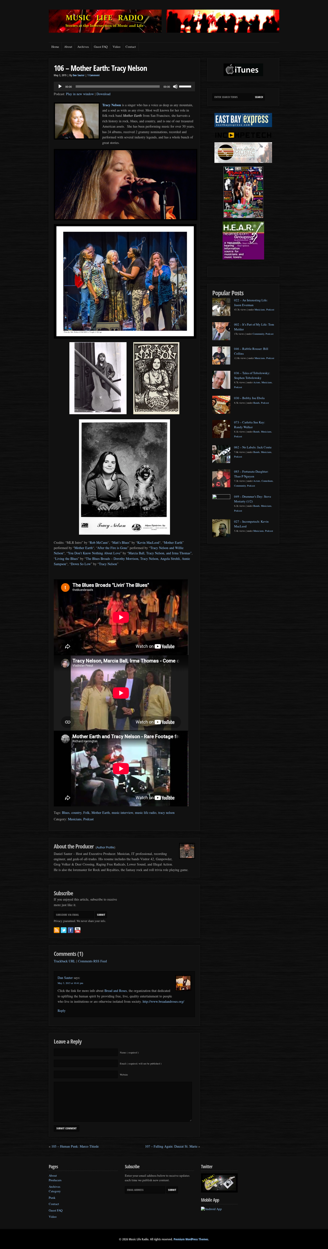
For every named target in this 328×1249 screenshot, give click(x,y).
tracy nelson (166, 812)
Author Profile (105, 847)
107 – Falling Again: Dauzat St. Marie (171, 1146)
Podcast (88, 819)
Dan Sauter (79, 75)
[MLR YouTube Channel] (77, 930)
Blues (65, 812)
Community (258, 333)
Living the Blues (66, 558)
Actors (256, 382)
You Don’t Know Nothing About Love (94, 553)
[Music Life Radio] (105, 31)
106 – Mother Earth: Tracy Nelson (100, 68)
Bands (256, 402)
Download (103, 94)
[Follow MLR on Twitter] (64, 930)
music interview (122, 812)
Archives (83, 46)
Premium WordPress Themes (191, 1239)
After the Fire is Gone (112, 547)
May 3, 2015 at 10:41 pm (70, 983)
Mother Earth (173, 542)
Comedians (267, 480)
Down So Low (81, 564)
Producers (55, 1180)
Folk (86, 812)
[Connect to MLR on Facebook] (70, 930)
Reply (62, 1010)
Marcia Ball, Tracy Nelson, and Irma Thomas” (160, 553)
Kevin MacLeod (148, 542)
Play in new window (80, 94)
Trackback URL (64, 961)
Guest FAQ (101, 46)
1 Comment (93, 75)
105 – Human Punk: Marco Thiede (75, 1146)
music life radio (145, 812)
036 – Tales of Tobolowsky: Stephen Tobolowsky (252, 375)
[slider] (186, 86)
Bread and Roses (115, 990)
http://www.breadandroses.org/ (163, 1001)
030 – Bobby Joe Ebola (249, 398)
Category (55, 1191)
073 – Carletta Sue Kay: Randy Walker (249, 424)
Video (117, 46)
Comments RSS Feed (92, 961)
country (76, 812)
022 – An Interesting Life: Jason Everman (251, 302)
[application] (124, 86)
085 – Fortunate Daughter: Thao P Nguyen (251, 473)
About (68, 46)
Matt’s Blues (120, 542)
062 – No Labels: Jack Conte (253, 447)
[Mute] (175, 86)
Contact (131, 46)
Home (55, 46)
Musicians (74, 819)
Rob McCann (99, 542)
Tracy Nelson (111, 104)
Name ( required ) (129, 1052)
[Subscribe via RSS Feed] (57, 930)
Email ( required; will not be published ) (141, 1063)
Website (124, 1074)
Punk (52, 1197)
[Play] (60, 86)
